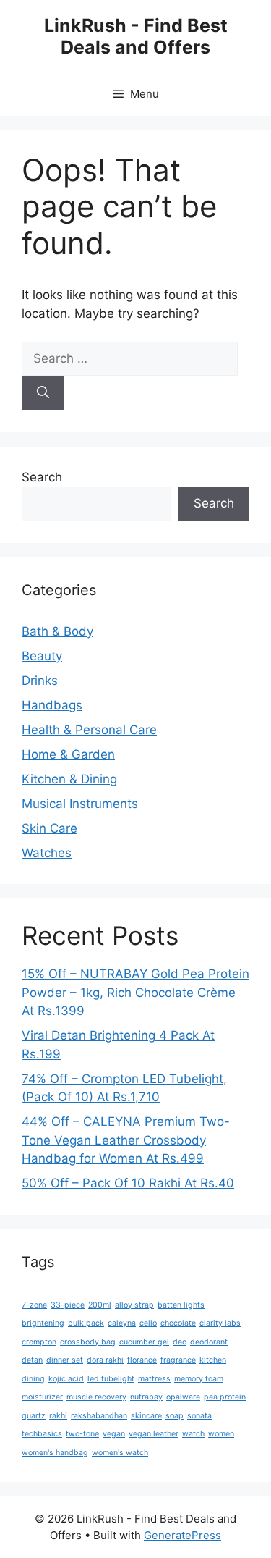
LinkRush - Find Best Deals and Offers (136, 36)
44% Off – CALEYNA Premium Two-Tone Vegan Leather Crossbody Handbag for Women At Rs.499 (126, 1140)
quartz (34, 1415)
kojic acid (66, 1379)
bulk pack (86, 1323)
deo (179, 1342)
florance (142, 1360)
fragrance (178, 1360)
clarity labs (220, 1323)
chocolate (178, 1323)
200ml (99, 1305)
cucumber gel (144, 1342)
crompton (39, 1342)
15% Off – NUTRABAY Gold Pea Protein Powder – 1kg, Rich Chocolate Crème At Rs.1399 (135, 992)
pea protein (225, 1397)
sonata (199, 1415)
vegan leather (153, 1434)
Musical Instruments (80, 803)
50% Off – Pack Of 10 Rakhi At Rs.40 (128, 1183)
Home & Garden (68, 754)
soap (174, 1415)
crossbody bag (88, 1342)
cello (148, 1323)
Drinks (40, 680)
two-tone (82, 1434)
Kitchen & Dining (69, 779)
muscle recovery (96, 1397)
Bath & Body (57, 631)
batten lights (181, 1305)
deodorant (209, 1342)
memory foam (198, 1379)
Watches (47, 853)
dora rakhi (105, 1360)
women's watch (120, 1452)
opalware (183, 1397)
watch (193, 1434)
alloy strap (134, 1305)
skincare (146, 1415)
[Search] (43, 393)
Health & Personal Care (89, 730)
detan (32, 1360)
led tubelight (110, 1379)
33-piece (68, 1305)
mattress (154, 1379)
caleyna (122, 1323)
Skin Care (49, 828)
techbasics (42, 1434)
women (221, 1434)
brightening (43, 1323)
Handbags (52, 705)
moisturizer (42, 1397)
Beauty (42, 656)
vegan (114, 1434)
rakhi (58, 1415)
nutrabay (146, 1397)
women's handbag (55, 1452)
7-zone (34, 1305)
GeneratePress (182, 1535)
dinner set (64, 1360)
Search (42, 477)
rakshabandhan (99, 1415)
